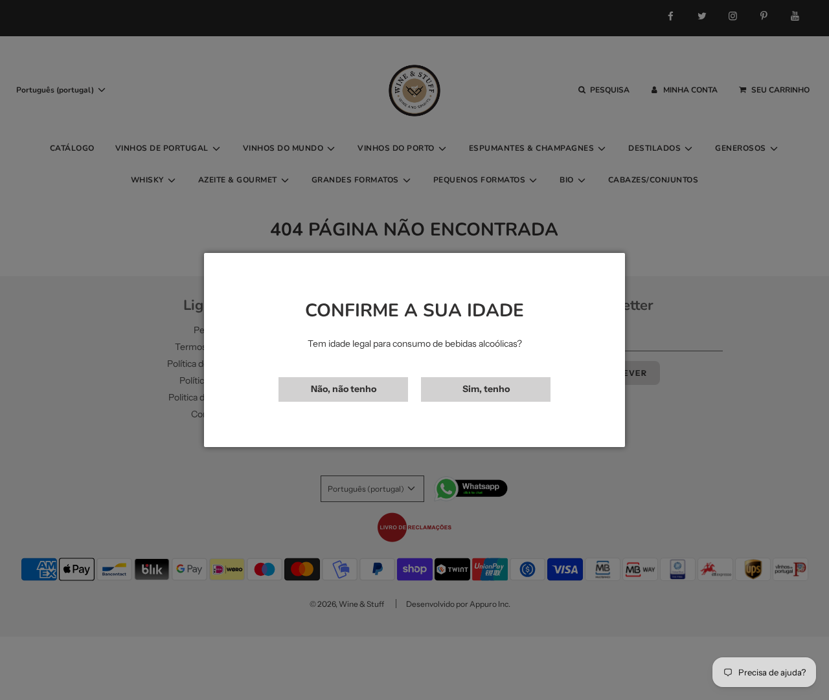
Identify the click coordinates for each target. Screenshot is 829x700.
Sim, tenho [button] (486, 389)
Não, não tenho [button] (343, 389)
